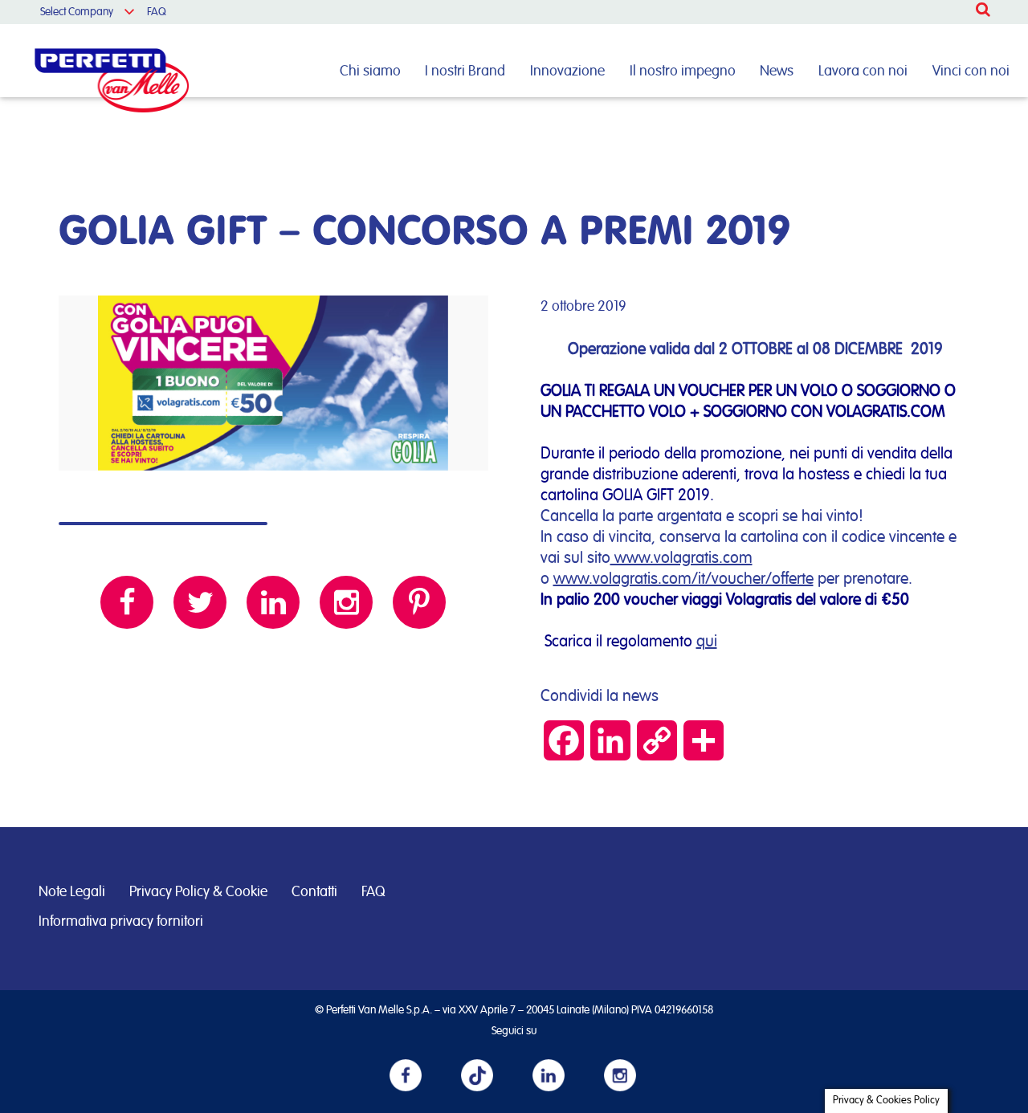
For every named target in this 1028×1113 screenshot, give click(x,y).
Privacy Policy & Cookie (198, 892)
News (776, 71)
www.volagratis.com (681, 558)
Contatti (314, 892)
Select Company (76, 12)
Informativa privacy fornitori (121, 922)
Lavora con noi (863, 71)
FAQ (156, 12)
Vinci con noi (971, 71)
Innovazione (567, 71)
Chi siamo (370, 71)
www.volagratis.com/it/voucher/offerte (683, 579)
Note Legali (72, 892)
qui (706, 642)
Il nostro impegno (683, 71)
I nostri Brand (465, 71)
